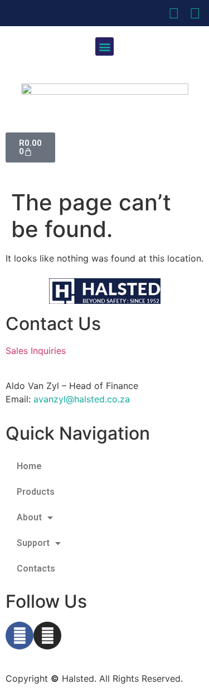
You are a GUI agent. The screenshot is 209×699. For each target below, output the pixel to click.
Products (36, 491)
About (29, 517)
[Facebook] (19, 635)
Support (33, 543)
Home (29, 466)
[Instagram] (47, 635)
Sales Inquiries (36, 350)
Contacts (36, 568)
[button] (104, 46)
